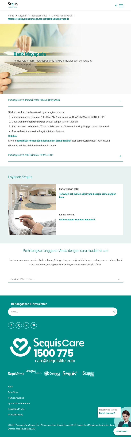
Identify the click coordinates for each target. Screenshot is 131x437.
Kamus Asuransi (16, 397)
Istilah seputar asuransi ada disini (77, 219)
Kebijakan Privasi (16, 408)
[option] (65, 59)
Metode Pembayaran (62, 15)
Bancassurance (39, 15)
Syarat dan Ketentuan (19, 403)
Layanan (22, 15)
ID (116, 5)
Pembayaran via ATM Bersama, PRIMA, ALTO (30, 154)
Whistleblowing (15, 414)
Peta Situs (13, 392)
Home (11, 15)
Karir (10, 386)
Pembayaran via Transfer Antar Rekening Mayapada (34, 99)
